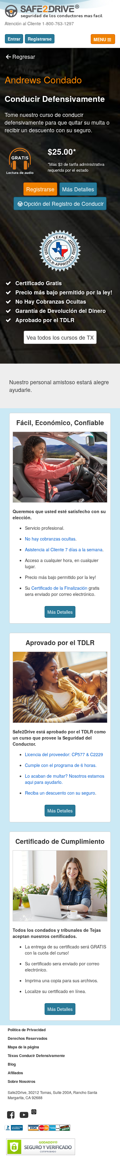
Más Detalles (78, 189)
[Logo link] (42, 9)
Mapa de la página (23, 1047)
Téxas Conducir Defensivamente (36, 1055)
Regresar (23, 56)
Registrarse (40, 39)
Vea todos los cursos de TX (60, 337)
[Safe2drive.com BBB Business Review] (14, 1129)
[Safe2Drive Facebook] (11, 1116)
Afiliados (15, 1072)
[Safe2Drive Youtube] (24, 1116)
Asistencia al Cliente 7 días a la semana (63, 549)
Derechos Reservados (27, 1038)
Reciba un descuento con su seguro (60, 793)
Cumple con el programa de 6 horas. (61, 765)
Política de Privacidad (27, 1029)
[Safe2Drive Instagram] (34, 1116)
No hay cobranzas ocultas (50, 539)
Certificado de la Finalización (59, 588)
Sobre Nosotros (21, 1081)
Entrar (14, 39)
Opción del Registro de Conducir (64, 203)
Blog (12, 1064)
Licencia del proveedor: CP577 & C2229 (64, 754)
